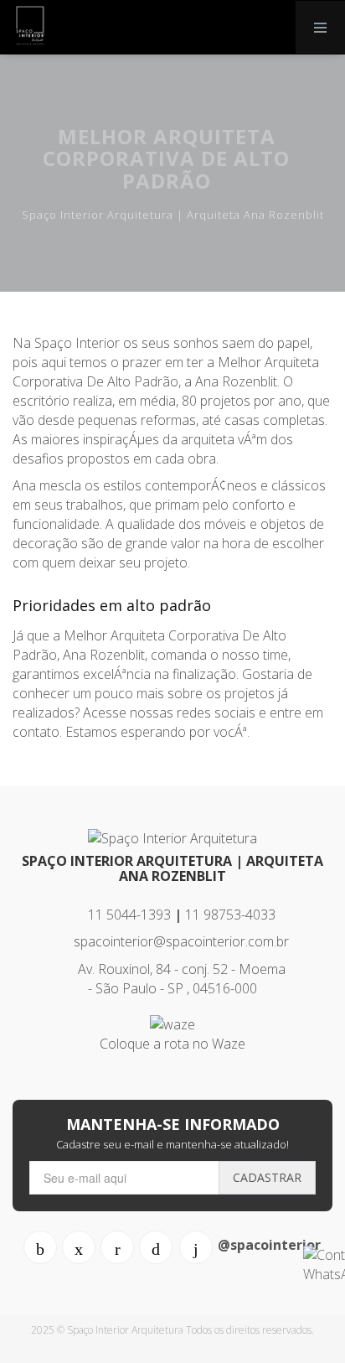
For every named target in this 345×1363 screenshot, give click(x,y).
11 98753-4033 (230, 914)
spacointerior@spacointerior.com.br (179, 941)
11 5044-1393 (128, 914)
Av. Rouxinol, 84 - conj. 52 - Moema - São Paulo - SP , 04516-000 (180, 979)
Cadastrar (267, 1177)
